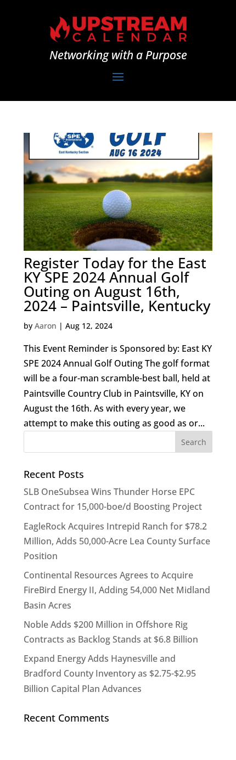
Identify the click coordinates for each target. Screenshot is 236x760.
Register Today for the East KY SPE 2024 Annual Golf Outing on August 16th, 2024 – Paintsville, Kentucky (117, 284)
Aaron (46, 325)
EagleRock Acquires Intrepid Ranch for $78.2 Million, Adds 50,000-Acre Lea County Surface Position (117, 541)
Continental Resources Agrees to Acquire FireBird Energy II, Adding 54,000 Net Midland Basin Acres (117, 590)
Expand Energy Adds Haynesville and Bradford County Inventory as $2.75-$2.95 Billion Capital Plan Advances (110, 673)
